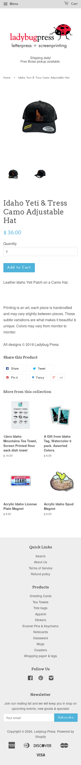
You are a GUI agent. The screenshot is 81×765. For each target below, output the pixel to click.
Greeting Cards (41, 596)
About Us (40, 562)
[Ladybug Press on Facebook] (30, 678)
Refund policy (40, 574)
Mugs (40, 643)
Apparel (40, 614)
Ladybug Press (44, 731)
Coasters (40, 650)
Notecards (40, 632)
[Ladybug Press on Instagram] (51, 678)
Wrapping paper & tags (40, 655)
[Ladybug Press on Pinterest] (40, 678)
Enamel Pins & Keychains (40, 626)
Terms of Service (40, 568)
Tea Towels (40, 602)
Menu (13, 3)
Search (41, 556)
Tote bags (40, 608)
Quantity (10, 243)
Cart (74, 4)
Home (7, 77)
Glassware (40, 638)
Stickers (40, 620)
